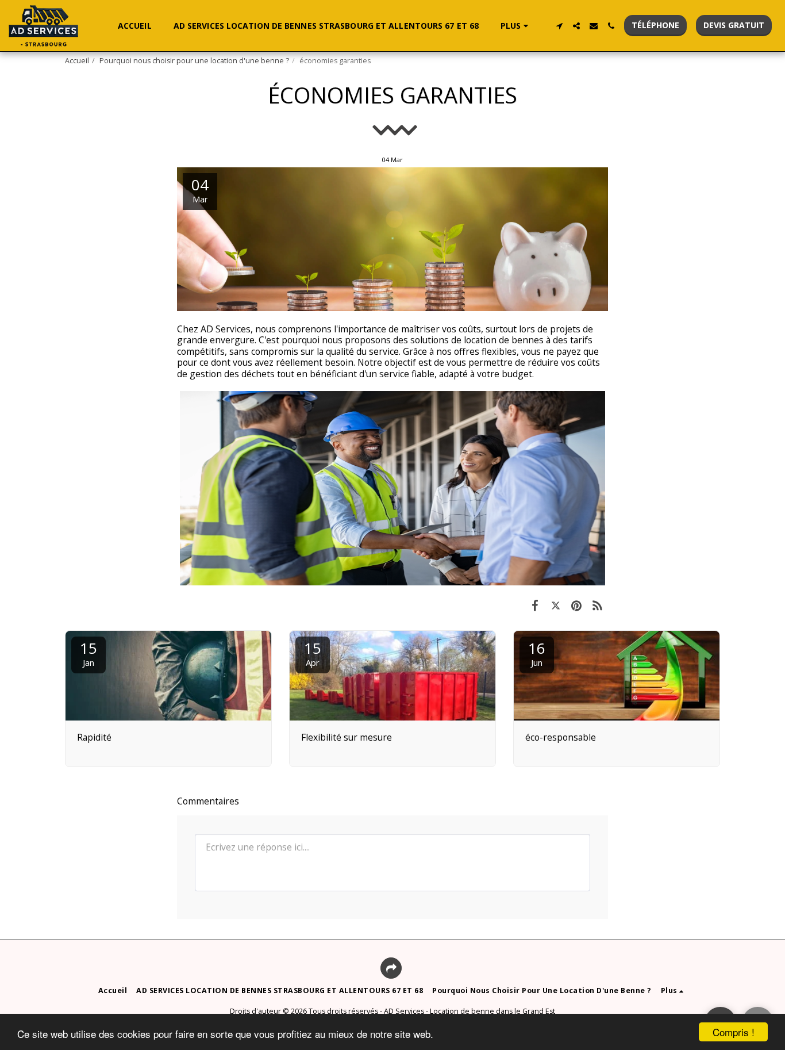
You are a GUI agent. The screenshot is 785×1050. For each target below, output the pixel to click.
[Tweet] (555, 605)
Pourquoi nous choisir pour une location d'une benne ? (194, 61)
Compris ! (734, 1032)
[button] (559, 26)
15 (88, 653)
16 (536, 653)
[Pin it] (576, 605)
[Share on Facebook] (535, 605)
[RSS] (597, 605)
